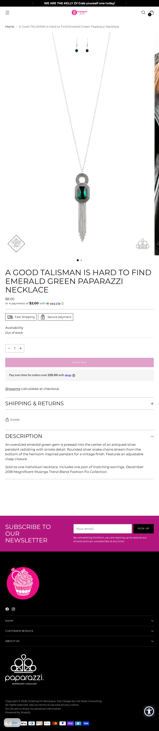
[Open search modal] (143, 13)
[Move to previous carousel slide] (141, 502)
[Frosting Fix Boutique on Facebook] (7, 609)
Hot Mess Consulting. (89, 701)
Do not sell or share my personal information (33, 708)
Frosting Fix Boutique (42, 701)
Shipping (12, 389)
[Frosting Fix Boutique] (79, 12)
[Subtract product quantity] (20, 348)
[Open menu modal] (7, 13)
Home (9, 26)
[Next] (126, 3)
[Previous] (33, 3)
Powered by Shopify (17, 712)
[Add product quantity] (8, 348)
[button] (79, 303)
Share (15, 419)
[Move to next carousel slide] (150, 502)
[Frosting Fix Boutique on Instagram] (13, 609)
